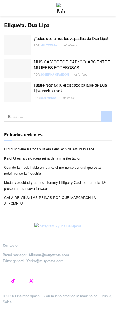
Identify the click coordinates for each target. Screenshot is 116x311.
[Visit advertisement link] (58, 226)
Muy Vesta (48, 98)
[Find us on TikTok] (13, 281)
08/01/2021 (81, 74)
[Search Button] (106, 116)
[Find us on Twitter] (31, 281)
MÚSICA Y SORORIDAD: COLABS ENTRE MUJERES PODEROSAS (72, 64)
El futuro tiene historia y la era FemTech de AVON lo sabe (49, 148)
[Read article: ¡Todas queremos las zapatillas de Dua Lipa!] (17, 45)
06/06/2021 (69, 45)
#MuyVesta (48, 45)
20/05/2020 (68, 98)
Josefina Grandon (54, 74)
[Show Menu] (6, 8)
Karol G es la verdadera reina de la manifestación (42, 158)
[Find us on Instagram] (4, 281)
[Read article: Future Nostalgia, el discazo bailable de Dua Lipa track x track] (17, 92)
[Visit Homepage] (61, 8)
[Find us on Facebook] (22, 281)
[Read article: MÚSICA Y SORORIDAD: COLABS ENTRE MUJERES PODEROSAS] (17, 68)
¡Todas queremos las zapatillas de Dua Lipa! (71, 38)
